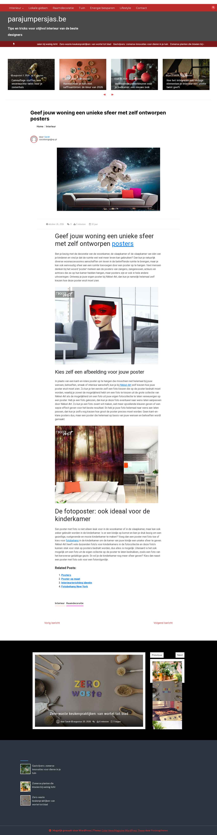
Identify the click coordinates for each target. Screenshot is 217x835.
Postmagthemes (159, 830)
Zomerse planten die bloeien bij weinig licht (172, 44)
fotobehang (72, 540)
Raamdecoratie (63, 8)
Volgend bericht (163, 622)
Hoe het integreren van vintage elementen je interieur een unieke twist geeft (186, 84)
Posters (66, 575)
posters (123, 243)
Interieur (15, 8)
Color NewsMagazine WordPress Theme (123, 830)
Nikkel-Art (125, 384)
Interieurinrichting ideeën (76, 582)
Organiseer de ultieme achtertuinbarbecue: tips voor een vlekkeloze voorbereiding (89, 711)
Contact (141, 8)
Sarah (47, 137)
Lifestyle (125, 8)
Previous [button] (157, 655)
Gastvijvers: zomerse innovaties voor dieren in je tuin (120, 44)
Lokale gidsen (38, 8)
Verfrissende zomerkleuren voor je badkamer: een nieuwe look (133, 85)
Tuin (82, 8)
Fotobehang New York (74, 586)
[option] (120, 44)
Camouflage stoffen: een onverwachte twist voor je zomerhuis (27, 84)
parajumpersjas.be (37, 19)
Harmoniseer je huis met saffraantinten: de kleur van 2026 (83, 85)
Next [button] (180, 655)
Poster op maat (70, 578)
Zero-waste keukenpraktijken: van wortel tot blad (65, 44)
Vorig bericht (52, 622)
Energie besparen (102, 8)
